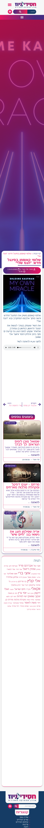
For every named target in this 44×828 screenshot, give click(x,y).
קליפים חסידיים (22, 822)
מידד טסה (30, 600)
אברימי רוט (13, 566)
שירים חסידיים (22, 820)
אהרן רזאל (29, 569)
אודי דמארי (11, 569)
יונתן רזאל (30, 593)
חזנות (26, 827)
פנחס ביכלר (24, 606)
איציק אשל (32, 577)
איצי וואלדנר (12, 574)
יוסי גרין (22, 593)
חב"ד (28, 589)
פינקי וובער (32, 606)
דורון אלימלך (16, 585)
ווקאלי (35, 589)
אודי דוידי (19, 569)
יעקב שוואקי (34, 596)
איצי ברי (24, 573)
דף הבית (37, 254)
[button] (10, 5)
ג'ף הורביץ (14, 581)
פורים (38, 606)
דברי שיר (24, 585)
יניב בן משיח (12, 593)
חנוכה (12, 589)
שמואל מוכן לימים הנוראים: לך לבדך (27, 443)
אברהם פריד (25, 565)
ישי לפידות (22, 596)
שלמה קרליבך (31, 609)
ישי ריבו (13, 596)
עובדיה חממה (8, 603)
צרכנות (25, 825)
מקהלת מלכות (20, 600)
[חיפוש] (20, 12)
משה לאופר (30, 603)
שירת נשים (24, 817)
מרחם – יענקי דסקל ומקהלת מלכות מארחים (22, 486)
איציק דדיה (23, 577)
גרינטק (32, 585)
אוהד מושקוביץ (35, 574)
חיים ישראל (19, 589)
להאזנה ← (33, 455)
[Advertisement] (22, 377)
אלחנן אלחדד (12, 577)
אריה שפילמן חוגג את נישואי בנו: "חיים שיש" (24, 533)
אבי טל (37, 566)
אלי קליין (33, 581)
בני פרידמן (22, 581)
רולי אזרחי (15, 606)
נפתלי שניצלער (18, 603)
